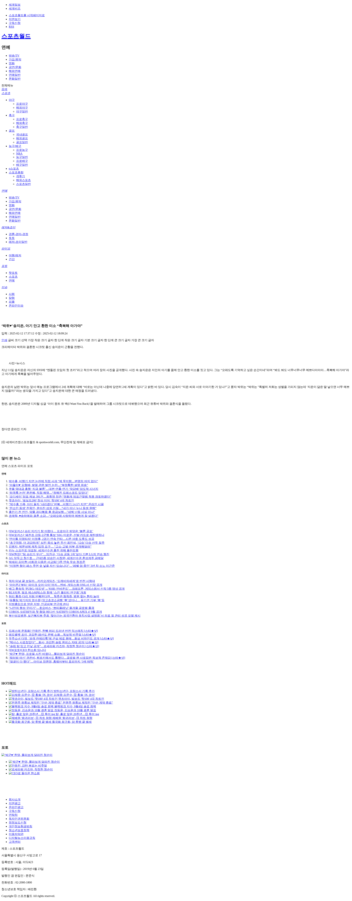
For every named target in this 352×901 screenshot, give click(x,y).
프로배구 (22, 160)
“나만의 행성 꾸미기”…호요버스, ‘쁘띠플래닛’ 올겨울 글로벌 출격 (51, 607)
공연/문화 (15, 67)
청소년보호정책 (19, 830)
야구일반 (22, 111)
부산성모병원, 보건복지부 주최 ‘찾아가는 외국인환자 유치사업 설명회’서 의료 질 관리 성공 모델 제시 (74, 615)
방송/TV (14, 55)
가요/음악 (15, 59)
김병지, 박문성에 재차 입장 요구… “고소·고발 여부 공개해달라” (50, 546)
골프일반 (22, 142)
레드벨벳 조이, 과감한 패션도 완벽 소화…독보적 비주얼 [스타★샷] (52, 634)
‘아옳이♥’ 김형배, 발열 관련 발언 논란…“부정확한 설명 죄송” (48, 485)
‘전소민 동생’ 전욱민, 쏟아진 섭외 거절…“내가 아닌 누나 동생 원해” (52, 508)
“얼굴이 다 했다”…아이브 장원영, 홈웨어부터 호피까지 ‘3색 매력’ (51, 661)
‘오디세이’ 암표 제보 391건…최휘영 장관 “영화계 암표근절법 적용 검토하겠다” (60, 496)
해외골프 (22, 138)
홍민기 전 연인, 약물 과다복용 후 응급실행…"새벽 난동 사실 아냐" (52, 511)
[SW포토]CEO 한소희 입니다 (27, 650)
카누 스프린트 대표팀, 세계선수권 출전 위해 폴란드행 (43, 550)
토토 (12, 238)
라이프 (5, 248)
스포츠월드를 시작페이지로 (27, 15)
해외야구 (22, 107)
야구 (12, 99)
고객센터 (15, 841)
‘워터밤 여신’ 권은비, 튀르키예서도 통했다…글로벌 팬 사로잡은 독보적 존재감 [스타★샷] (67, 657)
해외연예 (15, 71)
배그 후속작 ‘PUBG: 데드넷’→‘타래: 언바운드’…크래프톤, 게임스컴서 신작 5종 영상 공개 (67, 588)
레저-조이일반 (18, 241)
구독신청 (15, 23)
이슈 (4, 287)
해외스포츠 (23, 180)
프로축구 (22, 119)
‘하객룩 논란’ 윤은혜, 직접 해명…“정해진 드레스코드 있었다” (48, 492)
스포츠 (5, 93)
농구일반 (22, 157)
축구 (12, 115)
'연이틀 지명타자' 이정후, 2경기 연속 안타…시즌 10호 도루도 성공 (51, 538)
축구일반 (22, 126)
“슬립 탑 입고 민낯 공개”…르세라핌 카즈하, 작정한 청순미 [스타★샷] (54, 646)
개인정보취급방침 (20, 826)
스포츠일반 (23, 184)
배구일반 (22, 164)
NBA (19, 153)
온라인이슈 (16, 305)
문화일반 (15, 78)
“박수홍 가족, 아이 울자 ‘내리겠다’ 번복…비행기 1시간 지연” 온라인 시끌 (56, 504)
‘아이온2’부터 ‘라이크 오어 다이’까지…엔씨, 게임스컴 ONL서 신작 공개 (55, 584)
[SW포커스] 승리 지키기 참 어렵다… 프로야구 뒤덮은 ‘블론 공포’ (51, 531)
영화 (12, 63)
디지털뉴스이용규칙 (22, 837)
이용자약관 (16, 834)
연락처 (13, 814)
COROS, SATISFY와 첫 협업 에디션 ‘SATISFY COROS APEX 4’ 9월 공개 (55, 611)
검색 (4, 89)
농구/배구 (15, 146)
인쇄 (4, 340)
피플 (12, 301)
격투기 (20, 176)
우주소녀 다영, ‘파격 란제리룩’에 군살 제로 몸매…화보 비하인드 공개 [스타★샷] (61, 638)
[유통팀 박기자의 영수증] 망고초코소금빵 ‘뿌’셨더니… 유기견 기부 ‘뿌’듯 (56, 600)
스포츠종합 (16, 172)
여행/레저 (15, 255)
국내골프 (22, 134)
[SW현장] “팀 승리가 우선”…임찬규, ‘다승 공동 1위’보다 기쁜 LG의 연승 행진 (59, 554)
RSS (11, 26)
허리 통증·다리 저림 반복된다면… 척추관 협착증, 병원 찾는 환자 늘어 (54, 596)
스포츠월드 (16, 36)
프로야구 (22, 103)
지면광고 (15, 803)
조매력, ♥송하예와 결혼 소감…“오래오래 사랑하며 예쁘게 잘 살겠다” (53, 515)
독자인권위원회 (19, 818)
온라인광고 (16, 807)
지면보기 (15, 19)
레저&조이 (8, 227)
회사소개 (15, 799)
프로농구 (22, 149)
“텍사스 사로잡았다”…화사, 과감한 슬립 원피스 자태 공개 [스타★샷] (53, 642)
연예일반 (15, 74)
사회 (12, 294)
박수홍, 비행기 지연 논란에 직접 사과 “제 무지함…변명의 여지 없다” (53, 481)
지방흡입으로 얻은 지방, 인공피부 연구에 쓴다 (39, 604)
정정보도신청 (17, 822)
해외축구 (22, 123)
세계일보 (15, 4)
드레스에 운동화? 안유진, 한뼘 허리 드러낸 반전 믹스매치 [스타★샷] (53, 630)
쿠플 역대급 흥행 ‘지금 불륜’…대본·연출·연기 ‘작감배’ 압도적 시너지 (53, 488)
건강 (12, 259)
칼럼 (12, 297)
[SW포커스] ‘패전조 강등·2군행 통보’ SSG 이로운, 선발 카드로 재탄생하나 (56, 535)
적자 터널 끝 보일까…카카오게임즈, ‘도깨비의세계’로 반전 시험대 (52, 581)
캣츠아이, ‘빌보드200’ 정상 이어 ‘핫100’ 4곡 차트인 (41, 500)
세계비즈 (15, 8)
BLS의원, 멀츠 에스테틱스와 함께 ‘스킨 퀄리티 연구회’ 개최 (47, 592)
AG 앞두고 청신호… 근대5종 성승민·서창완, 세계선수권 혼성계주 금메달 (56, 558)
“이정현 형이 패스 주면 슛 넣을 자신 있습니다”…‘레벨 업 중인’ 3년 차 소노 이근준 (62, 565)
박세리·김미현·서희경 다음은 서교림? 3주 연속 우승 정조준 (47, 561)
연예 (4, 190)
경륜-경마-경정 (18, 234)
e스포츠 (14, 168)
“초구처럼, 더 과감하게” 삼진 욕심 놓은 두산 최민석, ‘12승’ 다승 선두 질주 (56, 542)
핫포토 (13, 272)
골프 (12, 130)
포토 (4, 266)
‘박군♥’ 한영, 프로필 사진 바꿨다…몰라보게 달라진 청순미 (47, 653)
